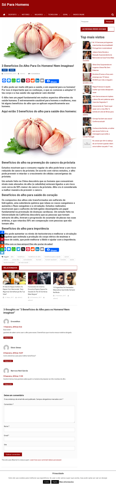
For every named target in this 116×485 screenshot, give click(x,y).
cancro (6, 260)
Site (5, 445)
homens (63, 260)
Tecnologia (53, 14)
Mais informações (66, 482)
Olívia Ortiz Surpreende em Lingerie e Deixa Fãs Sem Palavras (102, 67)
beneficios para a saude (52, 257)
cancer (66, 257)
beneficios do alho (34, 257)
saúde (72, 260)
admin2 (19, 297)
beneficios (21, 257)
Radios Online (78, 14)
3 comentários (35, 73)
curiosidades (27, 260)
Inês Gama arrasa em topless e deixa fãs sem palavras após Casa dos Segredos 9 (103, 99)
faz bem (38, 260)
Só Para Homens (15, 4)
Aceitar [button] (46, 482)
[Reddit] (2, 246)
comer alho (15, 260)
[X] (2, 235)
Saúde (12, 70)
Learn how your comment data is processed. (46, 460)
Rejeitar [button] (55, 482)
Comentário (9, 404)
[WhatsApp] (2, 249)
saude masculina (9, 262)
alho (12, 257)
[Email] (2, 252)
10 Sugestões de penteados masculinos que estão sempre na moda (64, 290)
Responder (8, 338)
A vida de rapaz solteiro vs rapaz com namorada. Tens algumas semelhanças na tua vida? (14, 290)
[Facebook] (2, 232)
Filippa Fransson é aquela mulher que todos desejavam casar (102, 89)
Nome (6, 426)
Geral (65, 14)
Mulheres (39, 14)
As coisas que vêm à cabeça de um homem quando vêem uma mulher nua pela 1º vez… (103, 143)
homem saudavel (51, 260)
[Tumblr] (2, 242)
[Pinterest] (2, 239)
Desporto (12, 14)
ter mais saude (23, 262)
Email (6, 435)
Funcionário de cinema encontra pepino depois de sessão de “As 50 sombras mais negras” (37, 290)
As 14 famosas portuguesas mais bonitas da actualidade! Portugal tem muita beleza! (102, 45)
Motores (25, 14)
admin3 (22, 73)
